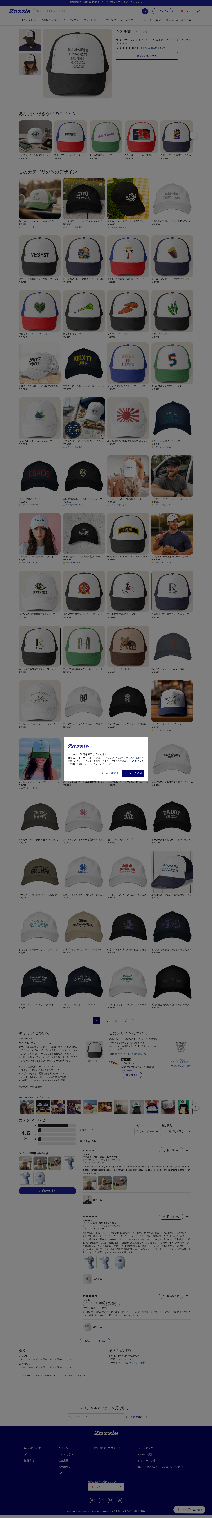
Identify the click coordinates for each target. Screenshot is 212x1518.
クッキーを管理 (109, 773)
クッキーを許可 (133, 773)
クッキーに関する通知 (131, 757)
